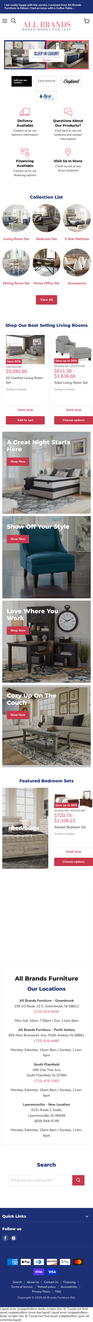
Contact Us (51, 1282)
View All (46, 300)
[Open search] (13, 21)
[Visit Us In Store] (68, 162)
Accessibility (69, 1287)
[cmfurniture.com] (46, 81)
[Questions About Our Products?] (68, 124)
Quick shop (25, 410)
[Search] (78, 1180)
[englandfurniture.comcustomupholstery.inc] (71, 81)
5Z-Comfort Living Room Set (24, 380)
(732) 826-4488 (46, 1041)
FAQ (58, 1292)
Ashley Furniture (16, 389)
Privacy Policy (41, 1292)
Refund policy (47, 1287)
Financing (69, 1282)
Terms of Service (22, 1287)
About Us (33, 1282)
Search (17, 1282)
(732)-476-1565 (46, 1081)
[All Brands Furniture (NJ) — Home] (46, 26)
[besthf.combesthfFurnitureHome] (46, 96)
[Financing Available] (25, 162)
